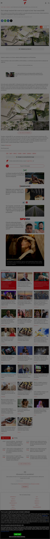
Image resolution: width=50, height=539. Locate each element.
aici (46, 519)
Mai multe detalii (45, 515)
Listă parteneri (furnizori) (5, 531)
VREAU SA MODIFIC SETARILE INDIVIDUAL (17, 536)
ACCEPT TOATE (17, 534)
